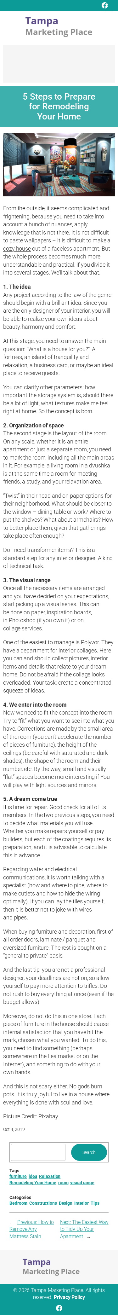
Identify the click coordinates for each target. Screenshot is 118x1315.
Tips (95, 1203)
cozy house (17, 248)
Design (65, 1203)
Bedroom (18, 1203)
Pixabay (48, 1116)
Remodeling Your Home (32, 1182)
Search (89, 1152)
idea (33, 1176)
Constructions (43, 1203)
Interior (81, 1203)
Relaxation (49, 1176)
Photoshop (22, 620)
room (100, 433)
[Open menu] (109, 7)
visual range (82, 1182)
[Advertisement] (59, 67)
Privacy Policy (69, 1297)
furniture (18, 1176)
